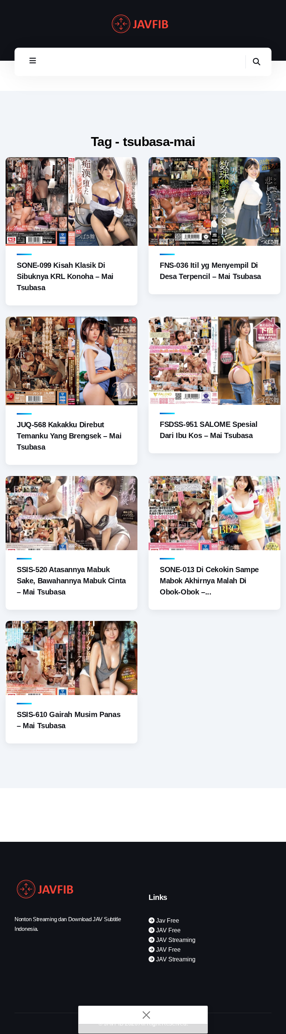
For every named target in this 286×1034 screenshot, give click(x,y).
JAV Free (168, 930)
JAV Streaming (175, 940)
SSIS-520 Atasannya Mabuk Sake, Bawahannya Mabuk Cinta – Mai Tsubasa (71, 580)
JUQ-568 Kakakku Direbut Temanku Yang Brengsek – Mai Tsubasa (69, 436)
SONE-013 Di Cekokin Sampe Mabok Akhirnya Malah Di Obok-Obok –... (209, 580)
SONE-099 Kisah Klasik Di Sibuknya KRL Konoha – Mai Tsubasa (65, 276)
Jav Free (167, 920)
